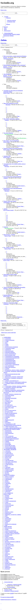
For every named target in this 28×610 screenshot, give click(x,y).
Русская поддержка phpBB (7, 597)
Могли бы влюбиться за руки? (10, 103)
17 (6, 219)
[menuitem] (11, 20)
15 (6, 216)
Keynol (5, 57)
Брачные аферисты (8, 295)
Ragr (18, 116)
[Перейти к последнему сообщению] (21, 62)
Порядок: (14, 325)
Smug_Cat (19, 161)
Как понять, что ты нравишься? (11, 140)
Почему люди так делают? (9, 201)
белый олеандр (21, 185)
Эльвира (7, 120)
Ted (18, 292)
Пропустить (3, 10)
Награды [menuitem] (8, 17)
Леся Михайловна (9, 134)
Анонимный (6, 202)
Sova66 (19, 245)
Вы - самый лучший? (8, 247)
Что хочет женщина (8, 133)
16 (6, 217)
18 (6, 220)
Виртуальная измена (8, 259)
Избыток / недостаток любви (10, 302)
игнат (18, 100)
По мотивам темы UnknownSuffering (12, 176)
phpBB (11, 593)
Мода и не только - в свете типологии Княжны (14, 56)
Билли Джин (6, 93)
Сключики (6, 304)
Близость (5, 226)
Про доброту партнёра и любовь (11, 118)
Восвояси (8, 104)
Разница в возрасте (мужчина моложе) (12, 148)
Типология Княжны (8, 58)
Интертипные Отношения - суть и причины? (14, 65)
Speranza (5, 275)
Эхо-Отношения (7, 74)
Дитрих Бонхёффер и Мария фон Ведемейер (14, 287)
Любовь (4, 40)
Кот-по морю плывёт (8, 210)
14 (6, 215)
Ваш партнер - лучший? (9, 234)
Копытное (19, 317)
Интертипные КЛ (7, 67)
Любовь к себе (7, 156)
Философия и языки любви (10, 274)
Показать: (4, 323)
